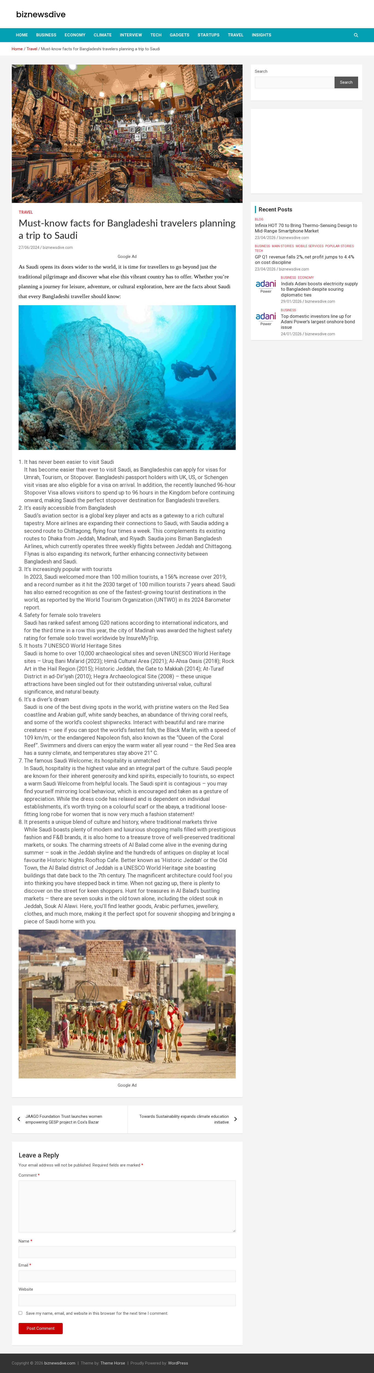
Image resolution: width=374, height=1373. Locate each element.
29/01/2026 (291, 301)
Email (25, 1265)
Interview (131, 35)
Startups (209, 35)
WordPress (178, 1363)
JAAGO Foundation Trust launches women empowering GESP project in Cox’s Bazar (63, 1119)
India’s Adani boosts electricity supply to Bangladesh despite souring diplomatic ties (319, 289)
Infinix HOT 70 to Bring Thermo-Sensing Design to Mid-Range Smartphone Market (306, 228)
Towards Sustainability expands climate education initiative (184, 1119)
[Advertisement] (306, 151)
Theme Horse (112, 1363)
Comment (29, 1175)
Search (261, 71)
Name (25, 1241)
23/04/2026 (265, 237)
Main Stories (283, 246)
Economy (75, 35)
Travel (236, 35)
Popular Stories (339, 246)
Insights (261, 35)
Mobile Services (309, 246)
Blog (259, 219)
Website (26, 1289)
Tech (156, 35)
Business (46, 35)
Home (22, 35)
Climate (103, 35)
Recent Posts (275, 209)
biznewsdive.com (58, 247)
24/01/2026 (291, 334)
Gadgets (179, 35)
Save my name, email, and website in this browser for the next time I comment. (97, 1313)
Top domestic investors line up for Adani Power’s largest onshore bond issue (318, 321)
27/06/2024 (29, 247)
